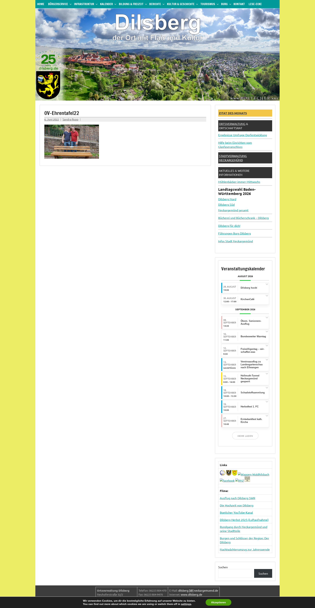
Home (40, 4)
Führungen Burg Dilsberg (234, 233)
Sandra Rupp (70, 119)
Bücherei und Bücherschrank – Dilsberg (243, 218)
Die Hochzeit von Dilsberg (236, 505)
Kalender (106, 4)
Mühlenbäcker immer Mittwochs (239, 181)
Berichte (155, 4)
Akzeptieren (218, 602)
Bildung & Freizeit (131, 4)
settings (186, 604)
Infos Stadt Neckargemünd (235, 241)
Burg (224, 4)
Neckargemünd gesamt (233, 210)
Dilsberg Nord (227, 199)
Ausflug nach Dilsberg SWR (237, 498)
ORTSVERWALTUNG (232, 124)
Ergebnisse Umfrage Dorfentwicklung (242, 135)
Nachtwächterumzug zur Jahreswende (245, 549)
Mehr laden (245, 435)
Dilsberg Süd (226, 204)
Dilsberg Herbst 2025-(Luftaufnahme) (244, 519)
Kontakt (239, 4)
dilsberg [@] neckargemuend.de (198, 590)
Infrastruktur (84, 4)
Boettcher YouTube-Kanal (236, 512)
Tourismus (208, 4)
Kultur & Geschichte (181, 4)
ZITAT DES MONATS (233, 113)
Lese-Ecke (255, 4)
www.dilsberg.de (191, 594)
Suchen (223, 567)
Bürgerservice (58, 4)
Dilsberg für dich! (229, 225)
